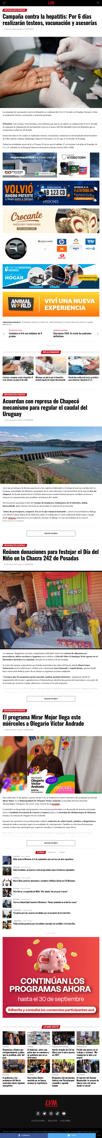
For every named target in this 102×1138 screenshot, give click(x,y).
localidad (55, 803)
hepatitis (7, 324)
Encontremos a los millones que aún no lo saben (71, 322)
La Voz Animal (65, 1120)
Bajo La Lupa (52, 1120)
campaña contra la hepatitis (35, 322)
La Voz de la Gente (38, 1120)
